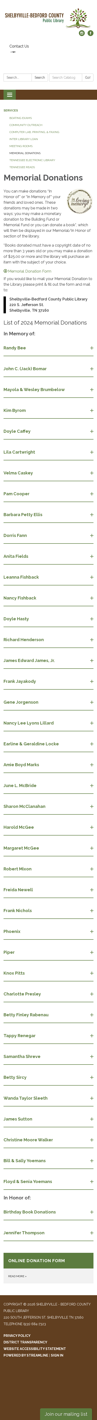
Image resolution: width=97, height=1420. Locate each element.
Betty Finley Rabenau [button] (26, 1014)
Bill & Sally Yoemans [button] (25, 1160)
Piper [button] (9, 952)
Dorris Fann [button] (15, 535)
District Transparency (25, 1342)
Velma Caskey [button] (18, 472)
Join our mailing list (66, 1414)
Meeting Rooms (20, 146)
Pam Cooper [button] (16, 493)
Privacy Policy (17, 1336)
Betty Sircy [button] (15, 1077)
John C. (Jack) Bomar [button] (25, 368)
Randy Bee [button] (15, 347)
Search (40, 77)
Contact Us (19, 46)
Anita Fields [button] (16, 556)
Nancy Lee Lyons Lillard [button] (29, 723)
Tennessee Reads (22, 167)
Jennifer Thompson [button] (24, 1232)
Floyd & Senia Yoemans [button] (28, 1181)
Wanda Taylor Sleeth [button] (26, 1098)
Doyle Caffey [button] (17, 431)
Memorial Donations (24, 153)
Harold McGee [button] (19, 827)
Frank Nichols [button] (18, 910)
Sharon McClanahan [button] (24, 806)
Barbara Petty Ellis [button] (23, 514)
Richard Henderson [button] (24, 639)
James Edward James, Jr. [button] (29, 660)
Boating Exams (20, 118)
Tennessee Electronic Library (32, 160)
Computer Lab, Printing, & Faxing (34, 132)
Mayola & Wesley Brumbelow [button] (34, 389)
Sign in (57, 1355)
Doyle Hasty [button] (16, 618)
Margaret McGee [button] (21, 848)
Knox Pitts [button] (14, 973)
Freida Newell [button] (18, 889)
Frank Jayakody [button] (20, 681)
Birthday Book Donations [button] (30, 1211)
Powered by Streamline (26, 1355)
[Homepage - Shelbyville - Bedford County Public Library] (48, 17)
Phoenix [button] (12, 931)
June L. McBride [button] (20, 785)
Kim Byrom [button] (15, 410)
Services (11, 110)
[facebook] (90, 35)
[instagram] (82, 35)
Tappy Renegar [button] (20, 1035)
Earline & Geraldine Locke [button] (31, 743)
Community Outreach (25, 125)
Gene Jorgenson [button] (21, 702)
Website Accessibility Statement (35, 1349)
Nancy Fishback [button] (20, 597)
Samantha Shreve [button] (22, 1056)
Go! (87, 77)
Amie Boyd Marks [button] (21, 764)
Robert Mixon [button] (18, 868)
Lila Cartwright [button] (19, 452)
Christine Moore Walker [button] (28, 1139)
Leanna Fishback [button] (21, 577)
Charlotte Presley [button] (22, 993)
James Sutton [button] (18, 1119)
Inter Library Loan (23, 139)
